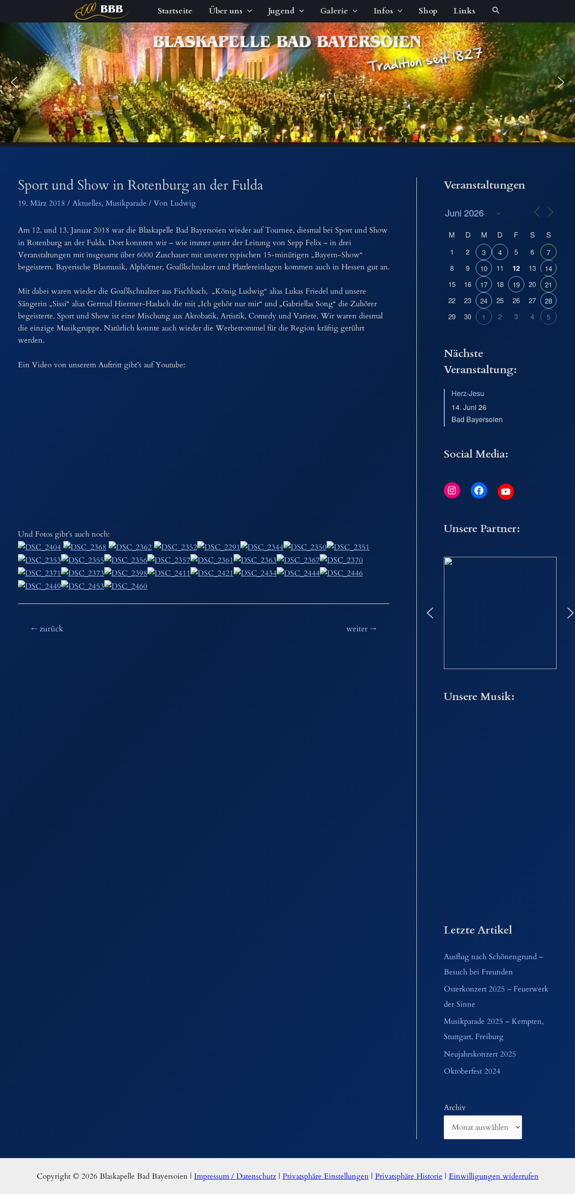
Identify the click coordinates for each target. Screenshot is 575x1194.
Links (464, 11)
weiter (361, 628)
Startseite (175, 11)
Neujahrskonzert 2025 (480, 1054)
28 (548, 300)
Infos (383, 11)
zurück (47, 628)
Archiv (455, 1107)
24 (483, 300)
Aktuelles (87, 203)
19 (516, 284)
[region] (287, 82)
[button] (14, 82)
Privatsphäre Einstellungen (326, 1176)
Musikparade (126, 203)
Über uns (226, 11)
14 (548, 268)
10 (483, 268)
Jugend (281, 11)
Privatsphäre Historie (408, 1176)
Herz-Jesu (467, 393)
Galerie (334, 11)
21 (548, 284)
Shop (428, 11)
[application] (247, 11)
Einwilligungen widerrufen (494, 1176)
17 (483, 284)
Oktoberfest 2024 (472, 1071)
